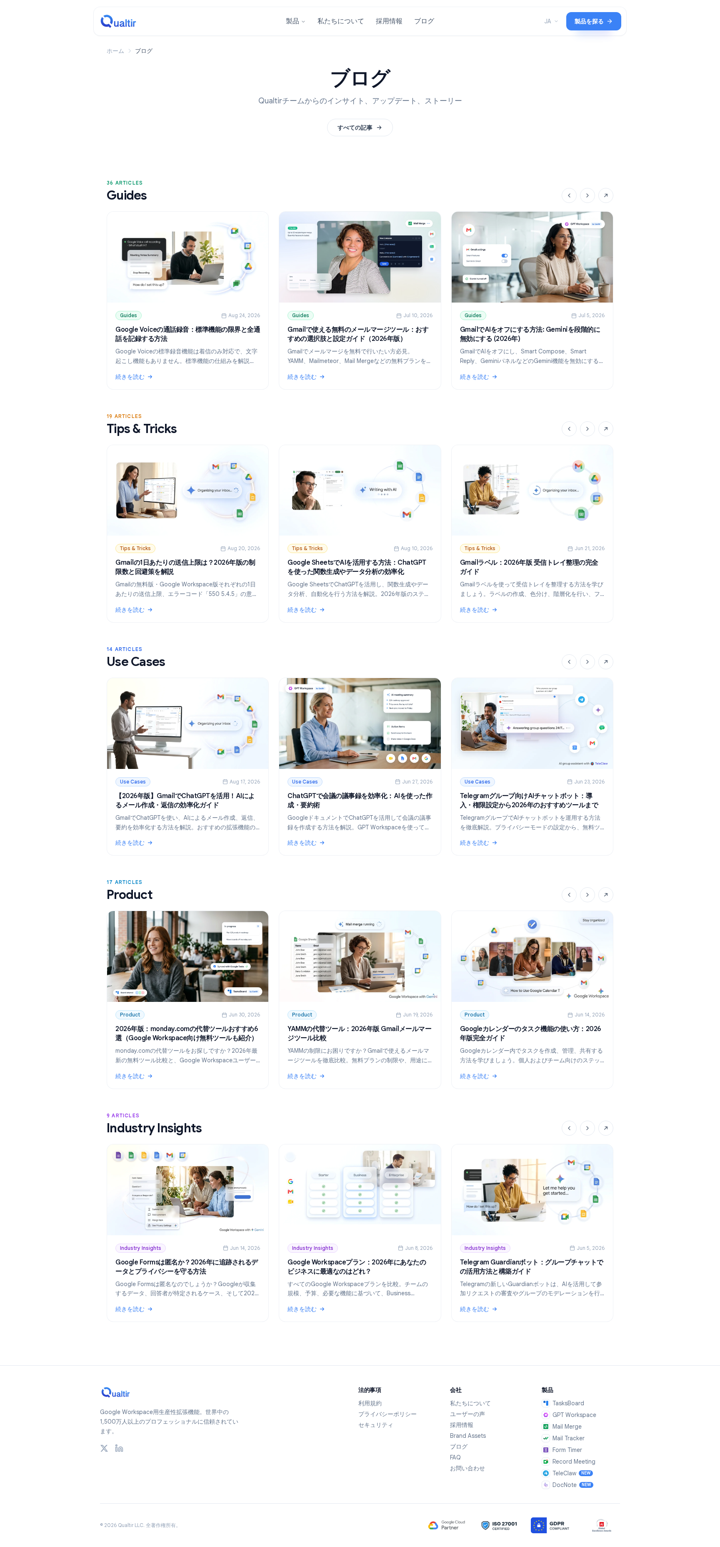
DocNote (571, 1485)
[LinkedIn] (119, 1448)
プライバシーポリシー (387, 1414)
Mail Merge (567, 1426)
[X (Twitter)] (104, 1448)
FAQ (455, 1457)
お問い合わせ (467, 1468)
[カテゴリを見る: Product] (605, 894)
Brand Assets (468, 1435)
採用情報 (389, 21)
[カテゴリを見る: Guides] (605, 195)
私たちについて (341, 21)
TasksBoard (568, 1403)
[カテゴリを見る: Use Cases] (605, 661)
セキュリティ (375, 1425)
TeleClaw (571, 1473)
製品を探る (589, 21)
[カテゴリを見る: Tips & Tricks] (605, 428)
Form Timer (567, 1450)
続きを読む (187, 377)
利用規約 (370, 1403)
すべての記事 (355, 127)
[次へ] (587, 195)
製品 (292, 21)
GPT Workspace (574, 1415)
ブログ (424, 21)
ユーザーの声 (467, 1414)
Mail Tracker (568, 1438)
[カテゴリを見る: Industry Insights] (605, 1128)
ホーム (115, 51)
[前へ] (569, 195)
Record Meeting (573, 1461)
